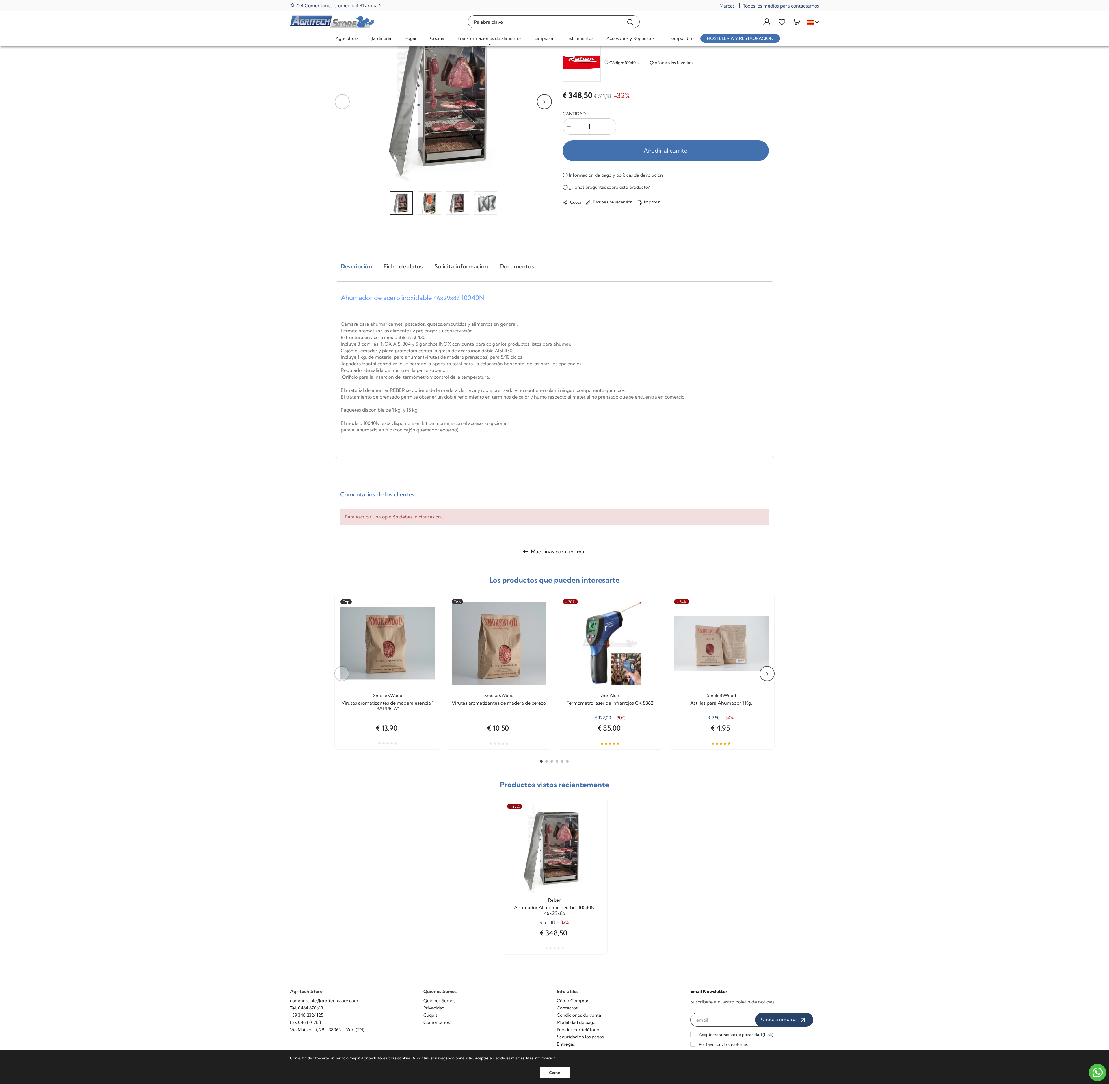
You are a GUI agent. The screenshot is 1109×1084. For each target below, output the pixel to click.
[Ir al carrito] (796, 21)
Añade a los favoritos (673, 62)
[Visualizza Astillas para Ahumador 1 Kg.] (759, 619)
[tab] (356, 266)
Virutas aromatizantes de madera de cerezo (499, 703)
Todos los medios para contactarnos (781, 5)
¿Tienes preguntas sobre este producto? (609, 187)
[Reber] (581, 62)
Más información (541, 1058)
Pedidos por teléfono (578, 1029)
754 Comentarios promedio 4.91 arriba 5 (338, 5)
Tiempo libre (681, 38)
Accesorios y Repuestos (630, 38)
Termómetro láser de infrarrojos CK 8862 (610, 703)
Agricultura (347, 38)
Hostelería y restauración (740, 38)
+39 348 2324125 (306, 1015)
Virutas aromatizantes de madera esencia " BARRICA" (387, 705)
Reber (554, 900)
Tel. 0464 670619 (306, 1008)
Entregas (566, 1044)
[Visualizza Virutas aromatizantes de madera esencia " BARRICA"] (426, 619)
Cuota (575, 202)
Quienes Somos (439, 1000)
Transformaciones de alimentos (489, 38)
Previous (342, 101)
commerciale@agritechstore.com (324, 1000)
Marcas (727, 5)
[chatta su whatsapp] (1097, 1072)
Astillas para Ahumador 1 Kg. (721, 703)
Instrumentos (579, 38)
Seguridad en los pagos (580, 1036)
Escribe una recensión (612, 202)
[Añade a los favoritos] (426, 633)
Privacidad (433, 1008)
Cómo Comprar (573, 1000)
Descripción (356, 266)
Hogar (410, 38)
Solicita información (461, 266)
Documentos (517, 266)
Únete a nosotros (780, 1019)
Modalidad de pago (576, 1022)
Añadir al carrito (666, 150)
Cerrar (554, 1072)
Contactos (567, 1008)
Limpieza (544, 38)
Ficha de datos (403, 266)
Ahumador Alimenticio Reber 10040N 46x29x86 (554, 910)
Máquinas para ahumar (558, 551)
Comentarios (436, 1022)
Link (768, 1034)
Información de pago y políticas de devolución (615, 175)
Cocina (437, 38)
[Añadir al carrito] (537, 619)
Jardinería (381, 38)
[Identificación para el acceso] (766, 21)
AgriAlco (610, 695)
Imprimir (651, 202)
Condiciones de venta (579, 1015)
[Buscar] (630, 21)
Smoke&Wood (387, 695)
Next (544, 101)
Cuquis (430, 1015)
